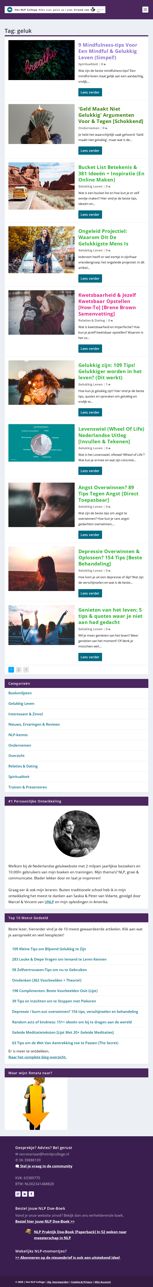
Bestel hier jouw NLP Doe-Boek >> (45, 1221)
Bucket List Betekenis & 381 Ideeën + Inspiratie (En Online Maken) (111, 173)
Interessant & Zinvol (25, 714)
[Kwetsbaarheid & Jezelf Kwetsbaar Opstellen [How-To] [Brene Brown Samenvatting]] (41, 312)
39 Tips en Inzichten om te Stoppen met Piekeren (54, 1001)
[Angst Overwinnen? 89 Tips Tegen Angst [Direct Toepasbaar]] (41, 505)
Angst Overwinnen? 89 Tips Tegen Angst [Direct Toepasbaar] (108, 493)
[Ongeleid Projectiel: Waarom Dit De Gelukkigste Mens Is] (41, 249)
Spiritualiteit (88, 64)
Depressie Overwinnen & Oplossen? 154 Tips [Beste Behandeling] (110, 557)
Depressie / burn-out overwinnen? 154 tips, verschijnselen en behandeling (75, 1011)
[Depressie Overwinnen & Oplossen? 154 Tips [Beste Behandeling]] (41, 569)
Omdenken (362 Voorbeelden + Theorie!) (46, 980)
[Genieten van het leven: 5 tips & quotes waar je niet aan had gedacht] (41, 625)
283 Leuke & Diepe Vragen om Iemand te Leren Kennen (59, 959)
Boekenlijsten (20, 693)
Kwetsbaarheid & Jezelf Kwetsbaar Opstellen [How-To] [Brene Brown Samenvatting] (107, 304)
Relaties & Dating (91, 320)
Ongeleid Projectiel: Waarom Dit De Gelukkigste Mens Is (103, 237)
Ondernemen (88, 128)
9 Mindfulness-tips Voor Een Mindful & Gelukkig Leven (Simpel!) (108, 51)
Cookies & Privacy (81, 1282)
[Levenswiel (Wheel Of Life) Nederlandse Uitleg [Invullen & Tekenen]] (41, 443)
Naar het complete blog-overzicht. (37, 1057)
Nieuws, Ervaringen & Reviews (34, 724)
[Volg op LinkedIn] (24, 1194)
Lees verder (90, 92)
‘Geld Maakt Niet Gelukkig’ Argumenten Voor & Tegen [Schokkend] (110, 115)
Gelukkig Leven (90, 186)
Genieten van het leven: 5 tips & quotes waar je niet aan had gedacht (110, 616)
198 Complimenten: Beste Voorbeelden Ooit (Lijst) (55, 990)
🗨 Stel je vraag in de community (43, 1166)
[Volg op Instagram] (18, 1194)
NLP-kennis (18, 734)
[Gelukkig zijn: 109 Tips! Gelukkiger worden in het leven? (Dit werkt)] (41, 382)
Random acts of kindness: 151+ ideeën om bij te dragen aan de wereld (72, 1022)
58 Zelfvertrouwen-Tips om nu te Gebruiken (49, 969)
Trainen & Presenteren (27, 787)
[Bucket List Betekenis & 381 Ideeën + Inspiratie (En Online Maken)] (41, 185)
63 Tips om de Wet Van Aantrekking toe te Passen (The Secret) (65, 1042)
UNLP (49, 901)
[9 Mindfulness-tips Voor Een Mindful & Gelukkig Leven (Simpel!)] (41, 60)
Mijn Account (103, 1282)
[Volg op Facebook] (31, 1194)
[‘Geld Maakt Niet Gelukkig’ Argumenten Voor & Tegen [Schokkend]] (41, 124)
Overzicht (16, 755)
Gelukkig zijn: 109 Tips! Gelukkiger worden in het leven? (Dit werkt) (110, 371)
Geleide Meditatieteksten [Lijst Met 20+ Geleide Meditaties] (63, 1032)
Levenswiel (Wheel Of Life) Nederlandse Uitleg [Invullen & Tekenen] (111, 435)
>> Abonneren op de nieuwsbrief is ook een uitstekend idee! (68, 1257)
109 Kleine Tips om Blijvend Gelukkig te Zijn (49, 948)
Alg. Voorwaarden (58, 1282)
